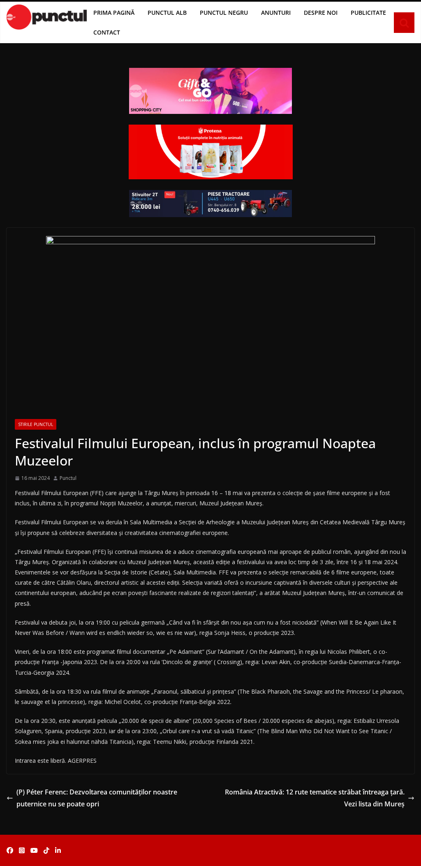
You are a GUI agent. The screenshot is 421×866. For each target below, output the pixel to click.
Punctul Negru (224, 12)
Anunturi (276, 12)
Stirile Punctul (35, 424)
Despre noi (321, 12)
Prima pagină (113, 12)
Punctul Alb (167, 12)
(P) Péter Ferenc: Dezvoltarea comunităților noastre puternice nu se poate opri (96, 797)
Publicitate (368, 12)
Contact (106, 32)
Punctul (68, 478)
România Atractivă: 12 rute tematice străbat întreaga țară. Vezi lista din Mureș (315, 797)
